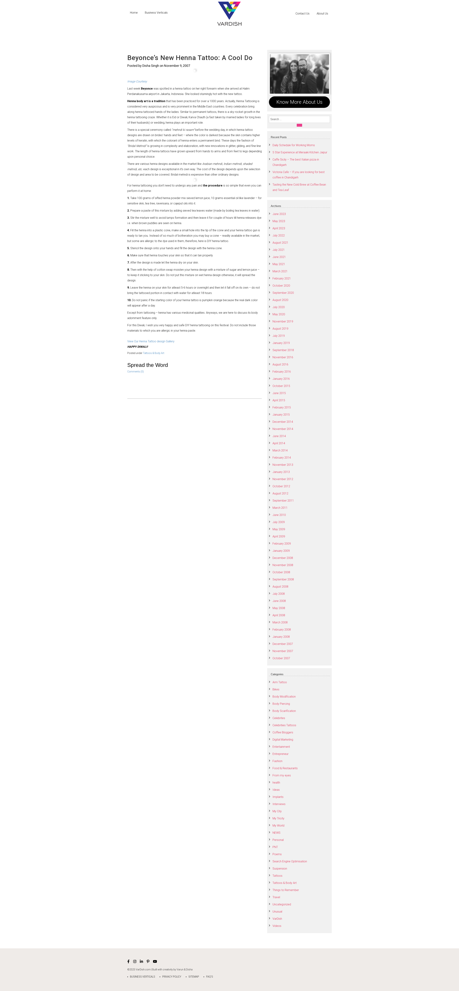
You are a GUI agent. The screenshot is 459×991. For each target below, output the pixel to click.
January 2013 (281, 472)
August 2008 (280, 586)
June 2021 (279, 257)
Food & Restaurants (285, 768)
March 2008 (280, 622)
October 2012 (281, 486)
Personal (278, 840)
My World (278, 825)
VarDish (277, 918)
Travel (276, 897)
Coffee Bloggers (283, 732)
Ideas (276, 789)
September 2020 (283, 293)
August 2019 (280, 328)
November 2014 (283, 429)
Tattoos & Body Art (153, 353)
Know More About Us (299, 102)
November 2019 (283, 321)
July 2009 (279, 522)
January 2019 (281, 343)
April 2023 (279, 228)
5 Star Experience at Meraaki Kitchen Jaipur (300, 152)
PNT (275, 847)
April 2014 (279, 443)
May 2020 (279, 314)
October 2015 (281, 386)
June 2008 (279, 601)
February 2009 (282, 543)
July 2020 (279, 307)
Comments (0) (135, 371)
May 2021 (279, 264)
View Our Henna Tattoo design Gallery (150, 341)
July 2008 (279, 593)
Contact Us (302, 13)
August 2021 (280, 242)
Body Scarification (284, 711)
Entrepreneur (280, 754)
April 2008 (279, 615)
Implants (278, 797)
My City (277, 811)
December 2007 (283, 644)
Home (134, 12)
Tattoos (277, 875)
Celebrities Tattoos (284, 725)
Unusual (277, 911)
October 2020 (281, 285)
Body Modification (284, 696)
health (276, 782)
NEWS (276, 832)
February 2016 (282, 371)
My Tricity (278, 818)
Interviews (279, 804)
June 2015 (279, 393)
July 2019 (279, 335)
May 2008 (279, 608)
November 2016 (283, 357)
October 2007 (281, 658)
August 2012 (280, 493)
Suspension (280, 868)
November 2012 (283, 479)
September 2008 (283, 579)
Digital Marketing (283, 739)
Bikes (276, 689)
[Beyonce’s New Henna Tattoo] (194, 71)
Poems (277, 854)
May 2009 (279, 529)
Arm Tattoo (280, 682)
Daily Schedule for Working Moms (294, 145)
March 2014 (280, 450)
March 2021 (280, 271)
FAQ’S (209, 976)
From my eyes (282, 775)
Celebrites (279, 718)
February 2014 (282, 457)
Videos (277, 926)
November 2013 (283, 464)
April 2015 (279, 400)
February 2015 (282, 407)
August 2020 (280, 300)
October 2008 (281, 572)
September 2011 (283, 500)
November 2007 (283, 651)
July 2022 (279, 235)
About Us (322, 13)
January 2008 (281, 636)
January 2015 (281, 414)
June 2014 (279, 436)
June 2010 (279, 515)
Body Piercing (281, 703)
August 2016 (280, 364)
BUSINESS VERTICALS (142, 976)
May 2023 (279, 221)
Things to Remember (286, 890)
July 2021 (279, 250)
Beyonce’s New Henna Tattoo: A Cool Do (190, 58)
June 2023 (279, 214)
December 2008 (283, 558)
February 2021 (282, 278)
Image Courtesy (137, 81)
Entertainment (281, 746)
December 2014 (283, 421)
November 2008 (283, 565)
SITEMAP (193, 976)
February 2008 (282, 629)
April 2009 (279, 536)
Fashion (277, 761)
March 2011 (280, 507)
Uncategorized (282, 904)
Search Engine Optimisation (290, 861)
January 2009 (281, 550)
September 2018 (283, 350)
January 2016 (281, 378)
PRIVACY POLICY (171, 976)
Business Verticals (156, 12)
